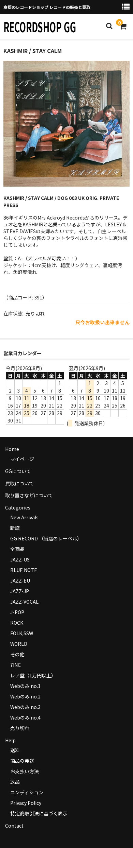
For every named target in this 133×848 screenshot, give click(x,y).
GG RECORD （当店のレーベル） (46, 538)
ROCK (16, 622)
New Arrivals (24, 517)
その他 (17, 654)
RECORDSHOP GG (39, 26)
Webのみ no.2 (25, 696)
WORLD (18, 643)
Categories (17, 507)
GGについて (18, 471)
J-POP (17, 612)
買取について (19, 483)
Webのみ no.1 (25, 685)
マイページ (22, 458)
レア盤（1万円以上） (33, 675)
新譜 (15, 527)
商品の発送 (22, 760)
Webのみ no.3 (25, 707)
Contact (14, 825)
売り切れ (19, 728)
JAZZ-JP (19, 591)
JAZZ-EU (20, 580)
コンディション (26, 792)
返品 (15, 781)
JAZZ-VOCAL (24, 601)
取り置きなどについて (29, 495)
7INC (15, 664)
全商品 (17, 549)
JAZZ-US (20, 559)
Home (12, 449)
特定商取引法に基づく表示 (39, 813)
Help (10, 740)
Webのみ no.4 (25, 717)
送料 (15, 750)
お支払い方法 (24, 771)
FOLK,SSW (21, 633)
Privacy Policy (25, 802)
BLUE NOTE (23, 570)
